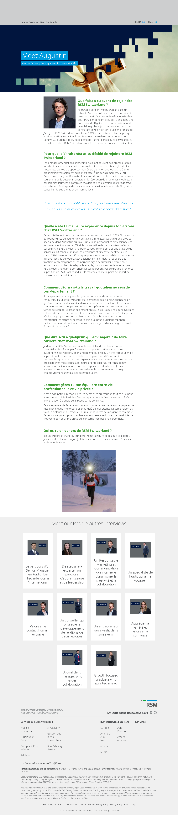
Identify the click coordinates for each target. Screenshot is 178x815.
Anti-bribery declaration (53, 804)
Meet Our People (48, 22)
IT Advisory (53, 727)
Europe (104, 727)
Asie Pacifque (122, 729)
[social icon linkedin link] (151, 712)
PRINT (138, 22)
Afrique (104, 746)
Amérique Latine (122, 738)
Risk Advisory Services (54, 747)
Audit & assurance (27, 729)
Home (24, 22)
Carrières (34, 22)
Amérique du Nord (105, 737)
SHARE (151, 22)
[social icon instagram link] (155, 712)
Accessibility (129, 804)
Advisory (25, 755)
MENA (103, 752)
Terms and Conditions (76, 804)
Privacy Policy (116, 804)
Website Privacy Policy (98, 804)
